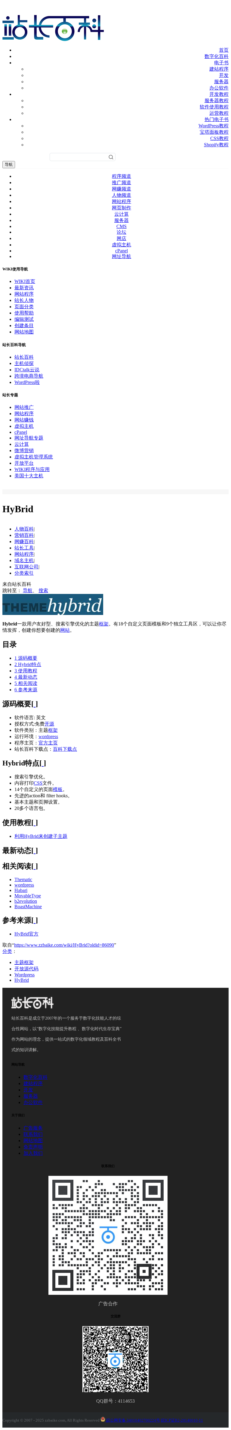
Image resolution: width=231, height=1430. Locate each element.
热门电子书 (217, 119)
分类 (7, 951)
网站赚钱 (24, 419)
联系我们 (33, 1134)
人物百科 (24, 528)
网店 (121, 238)
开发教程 (219, 94)
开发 (224, 75)
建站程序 (219, 69)
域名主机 (24, 560)
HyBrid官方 (26, 933)
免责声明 (33, 1146)
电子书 (221, 62)
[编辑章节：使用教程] (34, 822)
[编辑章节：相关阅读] (34, 866)
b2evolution (25, 901)
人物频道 (121, 195)
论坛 (121, 232)
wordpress (48, 736)
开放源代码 (26, 968)
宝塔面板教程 (214, 132)
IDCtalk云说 (26, 369)
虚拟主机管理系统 (33, 456)
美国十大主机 (28, 475)
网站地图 (24, 331)
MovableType (27, 895)
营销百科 (24, 535)
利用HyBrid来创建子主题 (40, 836)
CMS (121, 226)
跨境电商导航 (28, 376)
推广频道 (121, 182)
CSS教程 (219, 138)
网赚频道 (121, 188)
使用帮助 (24, 312)
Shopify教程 (216, 144)
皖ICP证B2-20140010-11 (182, 1420)
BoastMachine (28, 906)
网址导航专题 (28, 437)
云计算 (121, 214)
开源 (49, 723)
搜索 (43, 590)
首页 (224, 50)
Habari (20, 890)
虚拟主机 (121, 244)
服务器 (221, 81)
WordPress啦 (27, 382)
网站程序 (121, 201)
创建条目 (24, 325)
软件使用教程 (214, 106)
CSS (38, 783)
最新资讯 (24, 287)
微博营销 (24, 450)
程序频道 (121, 176)
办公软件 (219, 87)
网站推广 (24, 407)
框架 (104, 623)
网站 (65, 630)
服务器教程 (217, 100)
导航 (9, 164)
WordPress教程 (214, 125)
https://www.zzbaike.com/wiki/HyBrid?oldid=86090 (64, 945)
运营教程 (219, 113)
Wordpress (24, 974)
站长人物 (24, 300)
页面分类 (24, 306)
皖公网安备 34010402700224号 (132, 1420)
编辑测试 (24, 319)
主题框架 (24, 962)
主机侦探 (24, 363)
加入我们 (33, 1153)
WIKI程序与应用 (32, 469)
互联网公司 (26, 566)
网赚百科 (24, 541)
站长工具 (24, 547)
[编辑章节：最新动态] (34, 850)
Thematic (23, 879)
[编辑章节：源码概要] (34, 704)
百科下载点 (65, 749)
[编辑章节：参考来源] (34, 920)
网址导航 (121, 256)
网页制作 (121, 207)
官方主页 (48, 742)
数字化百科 (217, 56)
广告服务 (33, 1127)
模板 (58, 789)
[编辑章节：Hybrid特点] (43, 763)
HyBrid (21, 980)
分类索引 (24, 573)
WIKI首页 (24, 281)
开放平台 (24, 463)
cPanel (121, 250)
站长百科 (24, 357)
